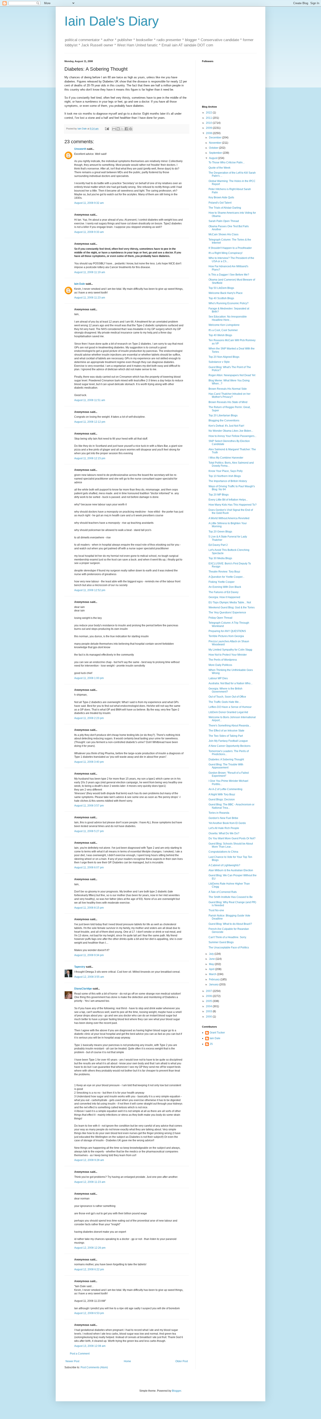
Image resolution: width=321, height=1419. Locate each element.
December (215, 137)
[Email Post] (107, 128)
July (211, 953)
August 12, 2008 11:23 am (89, 1181)
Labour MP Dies (218, 678)
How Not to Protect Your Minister (228, 654)
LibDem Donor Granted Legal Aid (228, 712)
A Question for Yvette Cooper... (226, 576)
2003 (209, 1011)
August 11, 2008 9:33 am (89, 232)
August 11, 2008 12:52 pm (89, 590)
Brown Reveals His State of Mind (228, 402)
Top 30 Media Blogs (220, 558)
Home (127, 1361)
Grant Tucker (217, 1032)
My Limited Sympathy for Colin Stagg (230, 649)
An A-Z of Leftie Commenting (225, 789)
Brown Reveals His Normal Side (228, 388)
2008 (209, 133)
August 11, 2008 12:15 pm (89, 458)
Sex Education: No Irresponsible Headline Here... (228, 318)
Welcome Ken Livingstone (224, 324)
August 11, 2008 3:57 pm (89, 805)
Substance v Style (219, 361)
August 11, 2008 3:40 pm (89, 761)
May (212, 964)
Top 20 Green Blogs (220, 531)
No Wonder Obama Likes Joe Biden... (231, 430)
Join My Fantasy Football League (228, 740)
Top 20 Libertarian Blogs (223, 415)
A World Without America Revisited (229, 518)
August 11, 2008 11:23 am (89, 297)
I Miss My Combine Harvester (226, 457)
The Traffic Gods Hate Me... (225, 701)
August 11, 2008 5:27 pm (89, 831)
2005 (209, 1001)
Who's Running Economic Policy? (229, 303)
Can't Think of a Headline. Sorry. (228, 937)
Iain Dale (79, 283)
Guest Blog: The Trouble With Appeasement (226, 766)
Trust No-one (216, 910)
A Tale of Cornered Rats (223, 892)
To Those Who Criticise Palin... (227, 162)
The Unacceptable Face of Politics (229, 947)
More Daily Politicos (220, 665)
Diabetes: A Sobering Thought (226, 759)
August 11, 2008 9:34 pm (89, 955)
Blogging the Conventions (224, 420)
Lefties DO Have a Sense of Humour (230, 707)
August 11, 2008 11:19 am (89, 272)
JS (211, 1043)
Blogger (176, 1390)
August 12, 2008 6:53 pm (89, 1313)
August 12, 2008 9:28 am (89, 1160)
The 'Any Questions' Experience (227, 612)
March (213, 974)
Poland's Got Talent (220, 202)
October (214, 147)
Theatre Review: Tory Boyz (224, 571)
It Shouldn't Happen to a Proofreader (230, 248)
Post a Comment (80, 1353)
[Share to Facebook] (126, 129)
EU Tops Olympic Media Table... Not (230, 602)
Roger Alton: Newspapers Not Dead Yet (232, 375)
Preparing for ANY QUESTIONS (227, 631)
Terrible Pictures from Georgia (226, 636)
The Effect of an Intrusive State (226, 730)
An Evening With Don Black (225, 586)
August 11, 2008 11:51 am (89, 400)
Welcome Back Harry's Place (226, 293)
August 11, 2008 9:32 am (89, 202)
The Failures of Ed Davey (223, 592)
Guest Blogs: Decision (222, 799)
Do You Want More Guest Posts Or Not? (232, 838)
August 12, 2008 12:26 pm (89, 1247)
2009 (209, 127)
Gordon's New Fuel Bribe (223, 818)
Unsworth (80, 148)
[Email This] (114, 129)
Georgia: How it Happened (224, 597)
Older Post (181, 1361)
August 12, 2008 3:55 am (89, 976)
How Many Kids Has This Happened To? (233, 504)
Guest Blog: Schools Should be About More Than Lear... (231, 845)
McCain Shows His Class (223, 234)
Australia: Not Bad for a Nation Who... (230, 683)
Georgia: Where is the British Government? (225, 690)
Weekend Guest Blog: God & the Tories (232, 607)
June (212, 958)
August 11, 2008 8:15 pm (89, 907)
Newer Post (72, 1361)
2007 (209, 991)
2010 (209, 122)
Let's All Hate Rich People (224, 828)
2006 (209, 996)
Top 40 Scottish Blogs (221, 298)
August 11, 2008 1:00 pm (89, 678)
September (216, 152)
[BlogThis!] (118, 129)
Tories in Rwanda (219, 812)
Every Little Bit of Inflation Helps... (228, 499)
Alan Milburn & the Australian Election (231, 870)
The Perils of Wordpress (223, 659)
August (213, 158)
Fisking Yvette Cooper (222, 581)
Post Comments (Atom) (94, 1367)
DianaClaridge (83, 988)
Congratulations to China (223, 851)
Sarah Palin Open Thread (224, 221)
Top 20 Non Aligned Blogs (224, 356)
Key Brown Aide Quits (221, 197)
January (214, 984)
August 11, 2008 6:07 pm (89, 867)
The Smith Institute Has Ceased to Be (231, 897)
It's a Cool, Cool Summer (223, 330)
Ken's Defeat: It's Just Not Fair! (226, 425)
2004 (209, 1006)
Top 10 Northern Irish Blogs (225, 476)
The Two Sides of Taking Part (226, 735)
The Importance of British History (228, 481)
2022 (209, 112)
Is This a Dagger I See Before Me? (229, 274)
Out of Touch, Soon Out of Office (227, 696)
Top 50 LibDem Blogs (221, 288)
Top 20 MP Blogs (219, 494)
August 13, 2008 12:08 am (89, 1345)
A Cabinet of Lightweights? (224, 865)
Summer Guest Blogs (221, 942)
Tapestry (79, 966)
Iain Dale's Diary (111, 21)
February (214, 979)
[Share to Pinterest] (130, 129)
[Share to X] (122, 129)
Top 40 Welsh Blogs (220, 335)
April (212, 969)
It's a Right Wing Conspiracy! (225, 253)
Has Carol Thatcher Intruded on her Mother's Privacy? (229, 395)
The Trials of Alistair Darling (225, 207)
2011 (209, 117)
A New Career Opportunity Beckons (229, 745)
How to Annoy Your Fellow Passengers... (232, 436)
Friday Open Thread (220, 617)
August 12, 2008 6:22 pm (89, 1269)
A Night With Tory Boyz (222, 794)
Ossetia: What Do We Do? (224, 833)
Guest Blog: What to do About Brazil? (230, 923)
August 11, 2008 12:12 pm (89, 421)
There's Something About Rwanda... (230, 725)
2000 (209, 1016)
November (215, 142)
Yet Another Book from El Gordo (227, 823)
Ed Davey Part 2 (218, 544)
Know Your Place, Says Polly (226, 471)
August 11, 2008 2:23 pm (89, 718)
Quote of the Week (219, 167)
